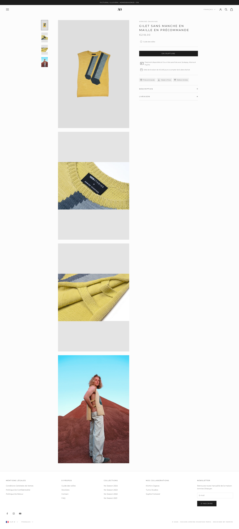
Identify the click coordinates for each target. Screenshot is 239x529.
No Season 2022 (111, 494)
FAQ (63, 498)
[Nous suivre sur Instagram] (13, 513)
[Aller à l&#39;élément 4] (44, 62)
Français (208, 9)
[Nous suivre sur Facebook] (7, 513)
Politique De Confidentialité (18, 490)
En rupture (168, 53)
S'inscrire (207, 503)
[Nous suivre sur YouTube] (20, 513)
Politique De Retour (14, 494)
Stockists (65, 490)
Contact (64, 494)
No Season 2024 (111, 486)
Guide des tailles (149, 41)
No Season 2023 (111, 490)
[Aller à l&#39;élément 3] (44, 50)
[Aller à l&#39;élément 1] (44, 25)
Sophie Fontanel (153, 494)
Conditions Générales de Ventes (19, 486)
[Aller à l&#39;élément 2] (44, 37)
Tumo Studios (152, 490)
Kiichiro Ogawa (152, 486)
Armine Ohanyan (148, 21)
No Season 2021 (110, 498)
